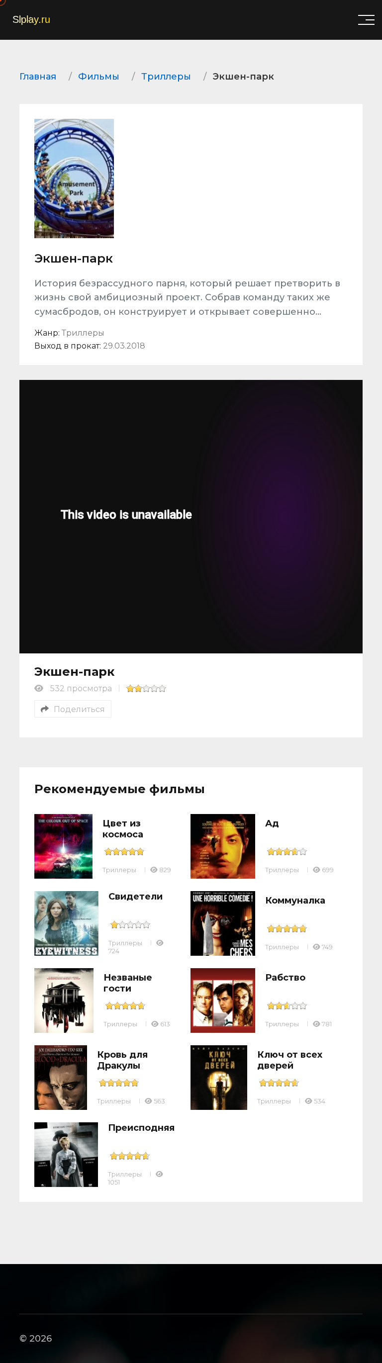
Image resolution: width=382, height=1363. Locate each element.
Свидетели (135, 896)
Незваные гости (127, 983)
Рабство (285, 977)
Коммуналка (295, 900)
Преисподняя (141, 1127)
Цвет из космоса (122, 829)
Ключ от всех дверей (289, 1060)
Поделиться (79, 709)
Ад (272, 823)
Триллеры (119, 870)
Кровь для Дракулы (122, 1060)
